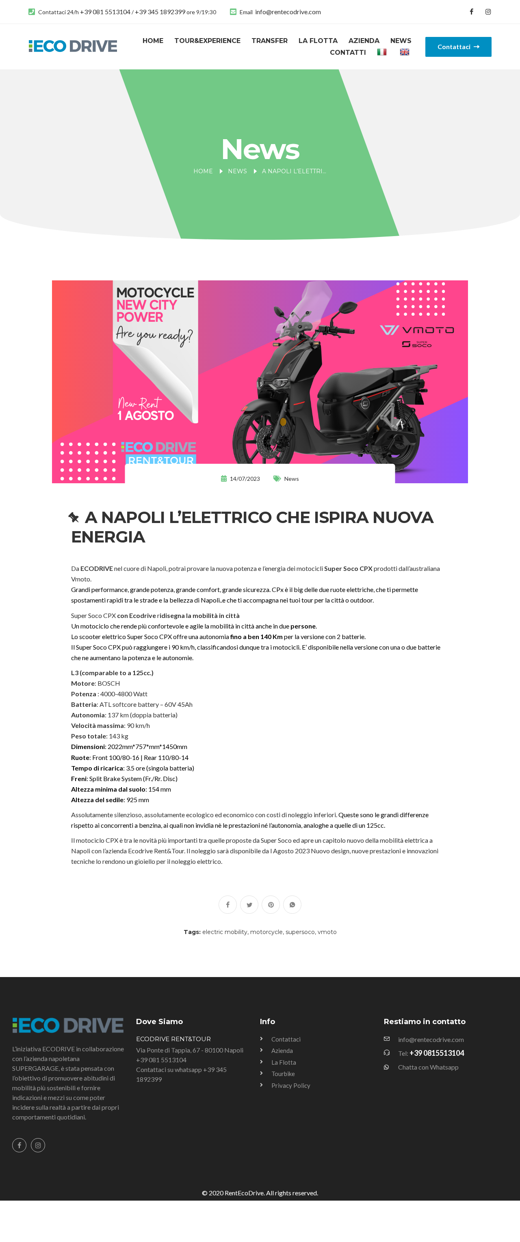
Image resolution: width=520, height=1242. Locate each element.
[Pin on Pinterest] (271, 904)
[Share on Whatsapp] (292, 904)
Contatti (348, 52)
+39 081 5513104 (106, 11)
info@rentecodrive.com (288, 11)
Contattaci (455, 46)
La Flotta (318, 41)
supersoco (300, 932)
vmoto (327, 932)
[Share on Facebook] (228, 904)
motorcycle (266, 932)
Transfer (269, 41)
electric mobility (224, 932)
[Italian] (383, 52)
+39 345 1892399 (160, 11)
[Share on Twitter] (249, 904)
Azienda (364, 41)
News (401, 41)
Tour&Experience (207, 41)
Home (153, 41)
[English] (406, 52)
